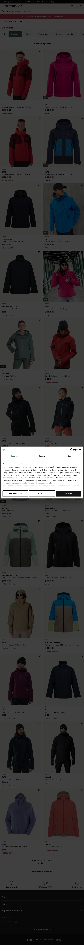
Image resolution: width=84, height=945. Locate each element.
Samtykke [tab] (14, 456)
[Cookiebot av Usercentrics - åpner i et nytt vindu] (71, 449)
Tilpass (41, 493)
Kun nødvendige (15, 493)
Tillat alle (68, 493)
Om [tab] (69, 456)
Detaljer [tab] (42, 456)
